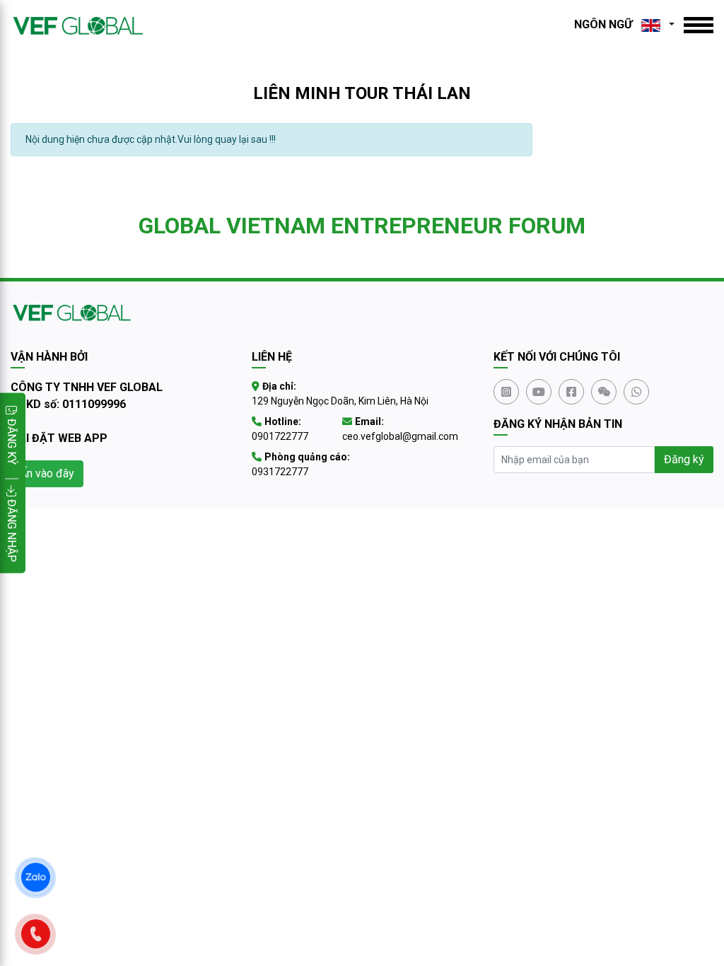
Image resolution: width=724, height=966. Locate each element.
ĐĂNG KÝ (11, 441)
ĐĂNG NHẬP (11, 529)
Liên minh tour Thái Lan (362, 93)
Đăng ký (684, 459)
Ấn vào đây (47, 473)
